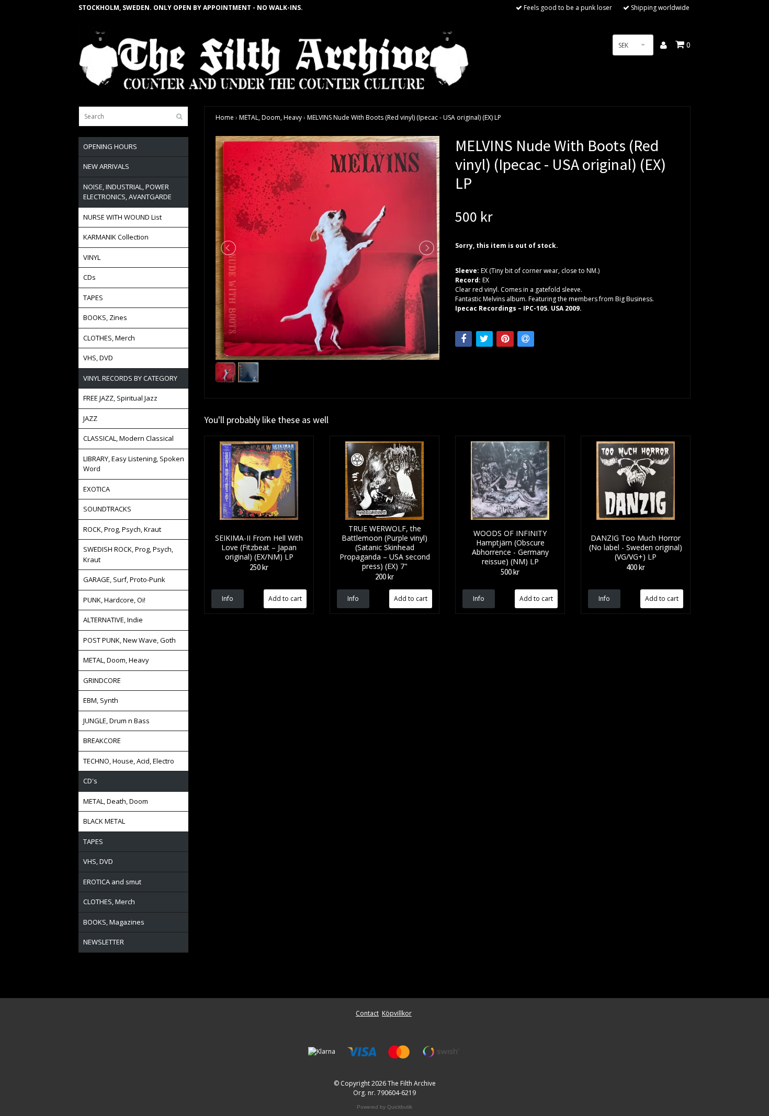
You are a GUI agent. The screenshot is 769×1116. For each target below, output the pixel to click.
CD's (90, 780)
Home (225, 117)
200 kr (384, 577)
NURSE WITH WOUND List (122, 217)
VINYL (91, 257)
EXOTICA (96, 489)
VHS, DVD (98, 357)
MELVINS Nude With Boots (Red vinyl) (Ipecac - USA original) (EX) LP (404, 117)
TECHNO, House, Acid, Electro (128, 761)
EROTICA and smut (112, 881)
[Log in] (664, 45)
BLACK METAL (104, 821)
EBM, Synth (100, 700)
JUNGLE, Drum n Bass (116, 720)
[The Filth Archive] (274, 58)
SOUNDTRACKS (107, 509)
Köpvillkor (397, 1013)
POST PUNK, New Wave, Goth (129, 640)
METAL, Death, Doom (115, 801)
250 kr (259, 567)
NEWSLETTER (103, 942)
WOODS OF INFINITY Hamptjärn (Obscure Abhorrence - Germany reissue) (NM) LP (510, 547)
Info (227, 598)
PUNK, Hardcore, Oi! (114, 600)
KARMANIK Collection (116, 237)
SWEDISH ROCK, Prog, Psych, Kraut (128, 554)
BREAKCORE (102, 740)
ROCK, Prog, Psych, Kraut (122, 529)
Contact (367, 1013)
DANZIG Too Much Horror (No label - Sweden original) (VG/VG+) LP (635, 547)
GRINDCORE (102, 680)
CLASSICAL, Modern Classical (128, 438)
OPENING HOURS (110, 146)
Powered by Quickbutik (384, 1107)
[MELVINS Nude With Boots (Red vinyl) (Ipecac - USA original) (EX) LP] (327, 248)
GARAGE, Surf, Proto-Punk (124, 579)
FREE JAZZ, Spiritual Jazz (120, 398)
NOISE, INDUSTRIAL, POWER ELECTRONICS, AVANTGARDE (127, 192)
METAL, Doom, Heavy (116, 660)
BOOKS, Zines (105, 317)
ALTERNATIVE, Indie (113, 619)
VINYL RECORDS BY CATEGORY (130, 378)
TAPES (93, 297)
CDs (89, 277)
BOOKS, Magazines (113, 922)
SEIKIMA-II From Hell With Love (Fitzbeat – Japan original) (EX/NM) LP (259, 547)
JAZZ (90, 418)
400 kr (635, 567)
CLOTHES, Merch (109, 338)
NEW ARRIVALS (106, 166)
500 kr (510, 572)
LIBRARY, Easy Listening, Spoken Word (133, 464)
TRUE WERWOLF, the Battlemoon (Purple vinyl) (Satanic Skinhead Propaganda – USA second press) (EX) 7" (385, 547)
